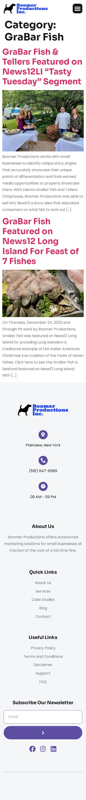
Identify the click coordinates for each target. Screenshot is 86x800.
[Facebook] (32, 749)
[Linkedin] (53, 749)
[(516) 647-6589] (43, 460)
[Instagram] (43, 749)
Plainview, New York (43, 445)
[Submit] (43, 732)
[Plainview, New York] (43, 434)
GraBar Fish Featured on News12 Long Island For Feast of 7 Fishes (40, 241)
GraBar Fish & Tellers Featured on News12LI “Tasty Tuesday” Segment (42, 67)
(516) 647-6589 (43, 471)
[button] (77, 8)
